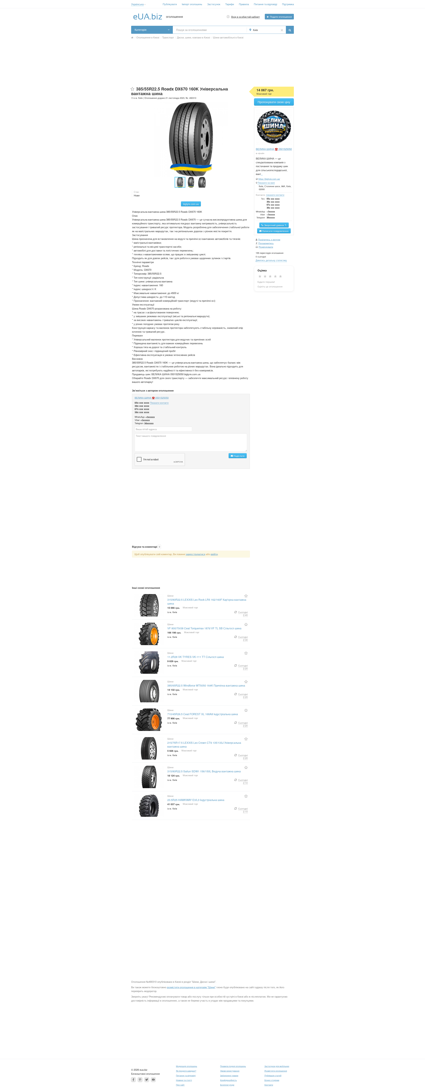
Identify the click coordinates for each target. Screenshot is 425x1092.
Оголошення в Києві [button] (147, 37)
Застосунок (213, 4)
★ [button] (260, 276)
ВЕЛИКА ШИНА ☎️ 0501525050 (152, 397)
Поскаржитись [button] (266, 243)
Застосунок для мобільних (276, 1066)
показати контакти (275, 194)
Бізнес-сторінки (271, 1080)
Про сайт (180, 1084)
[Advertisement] (212, 63)
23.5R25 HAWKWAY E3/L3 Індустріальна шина (195, 800)
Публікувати (170, 4)
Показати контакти (159, 402)
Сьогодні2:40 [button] (243, 613)
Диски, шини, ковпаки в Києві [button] (193, 37)
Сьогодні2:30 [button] (243, 638)
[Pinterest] (140, 1079)
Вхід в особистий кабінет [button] (245, 16)
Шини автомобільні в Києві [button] (228, 37)
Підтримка (288, 4)
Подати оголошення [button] (281, 16)
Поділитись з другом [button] (269, 239)
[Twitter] (146, 1079)
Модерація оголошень (186, 1066)
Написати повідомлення (275, 231)
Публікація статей (272, 1075)
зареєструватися (195, 554)
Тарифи (229, 4)
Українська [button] (137, 4)
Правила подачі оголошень (233, 1066)
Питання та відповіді (265, 4)
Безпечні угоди (227, 1084)
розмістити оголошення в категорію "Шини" (191, 987)
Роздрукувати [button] (266, 246)
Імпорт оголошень (192, 4)
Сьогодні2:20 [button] (243, 667)
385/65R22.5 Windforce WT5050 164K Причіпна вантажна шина (206, 685)
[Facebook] (133, 1079)
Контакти (268, 1084)
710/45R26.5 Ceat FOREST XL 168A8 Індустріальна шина (202, 714)
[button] (145, 4)
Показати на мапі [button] (266, 182)
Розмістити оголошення (275, 1070)
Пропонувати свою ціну (274, 102)
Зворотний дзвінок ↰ (275, 225)
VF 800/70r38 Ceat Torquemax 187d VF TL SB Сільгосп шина (204, 628)
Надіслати (239, 455)
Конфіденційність (228, 1080)
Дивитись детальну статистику (271, 260)
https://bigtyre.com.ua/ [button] (269, 178)
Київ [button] (255, 30)
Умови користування (229, 1070)
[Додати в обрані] (132, 89)
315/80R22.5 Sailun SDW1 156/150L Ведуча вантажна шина (204, 771)
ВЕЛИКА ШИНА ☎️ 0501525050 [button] (274, 149)
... (261, 174)
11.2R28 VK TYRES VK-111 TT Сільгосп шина (195, 657)
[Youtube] (153, 1079)
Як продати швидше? (186, 1070)
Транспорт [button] (168, 37)
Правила (244, 4)
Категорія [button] (140, 30)
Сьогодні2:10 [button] (243, 781)
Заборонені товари (229, 1075)
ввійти (214, 554)
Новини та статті (184, 1080)
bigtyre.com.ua (191, 204)
